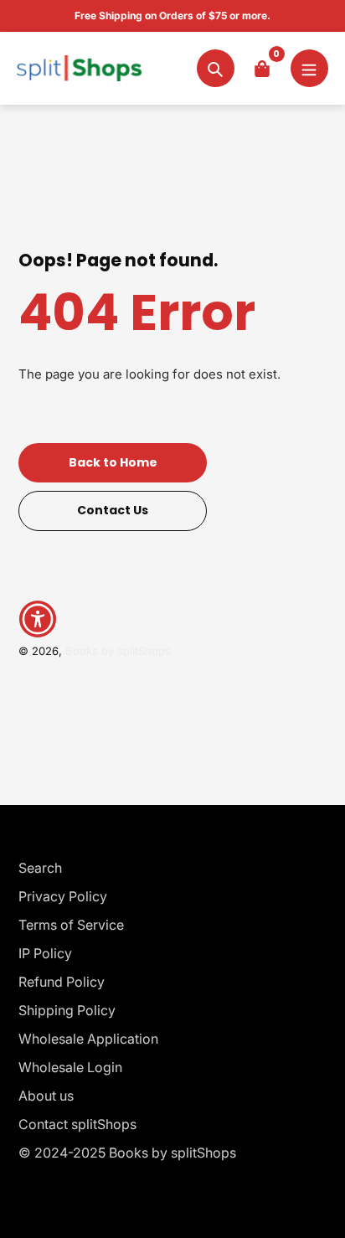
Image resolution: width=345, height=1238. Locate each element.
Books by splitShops (118, 651)
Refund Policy (61, 981)
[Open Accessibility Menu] (38, 619)
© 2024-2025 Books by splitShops (127, 1152)
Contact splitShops (77, 1124)
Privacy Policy (62, 896)
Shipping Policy (67, 1010)
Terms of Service (71, 924)
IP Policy (45, 953)
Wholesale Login (70, 1067)
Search (40, 867)
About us (46, 1095)
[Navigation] (309, 68)
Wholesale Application (88, 1038)
